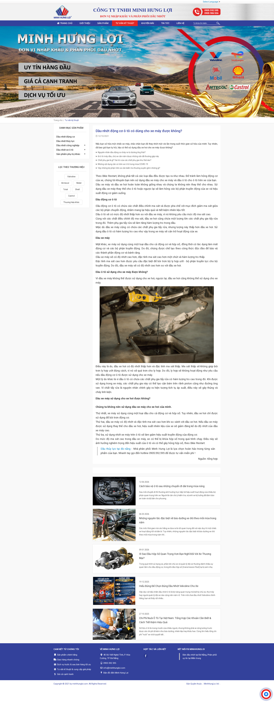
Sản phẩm (102, 23)
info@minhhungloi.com (114, 668)
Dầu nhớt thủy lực (65, 141)
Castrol (71, 196)
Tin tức (165, 23)
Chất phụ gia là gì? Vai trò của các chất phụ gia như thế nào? (124, 160)
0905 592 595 (211, 10)
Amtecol (65, 183)
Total (65, 189)
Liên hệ (180, 23)
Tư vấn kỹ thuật (125, 23)
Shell (77, 189)
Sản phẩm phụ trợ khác (68, 154)
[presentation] (3, 72)
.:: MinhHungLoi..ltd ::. (211, 684)
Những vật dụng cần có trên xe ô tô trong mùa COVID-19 (123, 164)
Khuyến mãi (147, 23)
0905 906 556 (211, 13)
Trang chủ (66, 23)
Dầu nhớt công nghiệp (67, 145)
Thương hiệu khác (71, 202)
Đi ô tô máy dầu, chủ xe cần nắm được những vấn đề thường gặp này (128, 156)
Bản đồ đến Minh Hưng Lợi (115, 672)
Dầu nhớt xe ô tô (64, 149)
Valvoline (71, 176)
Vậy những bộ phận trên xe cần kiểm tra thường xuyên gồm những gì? (129, 168)
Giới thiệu (84, 23)
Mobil (78, 183)
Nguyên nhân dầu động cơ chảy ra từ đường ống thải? (122, 152)
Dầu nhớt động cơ (65, 136)
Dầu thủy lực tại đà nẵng (115, 448)
